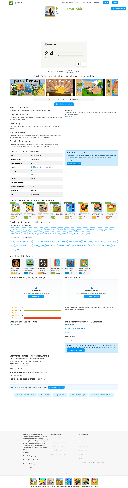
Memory (91, 245)
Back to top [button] (123, 472)
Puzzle (35, 233)
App (59, 241)
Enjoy (88, 233)
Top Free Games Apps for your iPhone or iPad (91, 462)
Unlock (18, 229)
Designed (100, 229)
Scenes (67, 229)
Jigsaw (30, 241)
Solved (73, 229)
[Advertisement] (62, 29)
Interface (85, 229)
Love (113, 245)
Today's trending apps (78, 395)
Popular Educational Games (25, 395)
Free (53, 233)
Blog (80, 458)
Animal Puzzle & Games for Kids (43, 213)
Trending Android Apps (57, 446)
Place (12, 245)
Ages (54, 245)
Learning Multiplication (57, 268)
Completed (61, 245)
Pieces (41, 241)
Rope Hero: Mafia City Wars (30, 464)
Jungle (67, 245)
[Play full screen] (83, 64)
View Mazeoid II (27, 468)
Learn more (76, 160)
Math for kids (41, 268)
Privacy (81, 442)
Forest (36, 229)
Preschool (114, 241)
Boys (18, 249)
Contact (81, 438)
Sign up (106, 2)
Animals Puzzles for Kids (97, 213)
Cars (30, 245)
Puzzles (24, 233)
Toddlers (24, 241)
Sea (41, 229)
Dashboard (97, 2)
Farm (58, 233)
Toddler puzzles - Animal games (84, 213)
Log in (115, 2)
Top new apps (60, 395)
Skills (85, 241)
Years (53, 241)
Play (36, 241)
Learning (64, 241)
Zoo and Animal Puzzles (111, 213)
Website (67, 332)
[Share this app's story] (78, 64)
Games (64, 233)
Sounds (47, 241)
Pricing (89, 2)
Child (97, 245)
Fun (18, 241)
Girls (12, 249)
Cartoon (96, 241)
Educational (78, 241)
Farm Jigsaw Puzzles (57, 213)
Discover (112, 229)
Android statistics (56, 438)
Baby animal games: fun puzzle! (30, 213)
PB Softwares (26, 256)
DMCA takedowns (84, 450)
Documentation (83, 446)
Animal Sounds (15, 268)
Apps (83, 2)
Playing (36, 245)
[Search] (77, 2)
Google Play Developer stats (58, 442)
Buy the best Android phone (58, 454)
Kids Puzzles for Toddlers (70, 213)
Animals (70, 233)
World (108, 245)
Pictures (48, 245)
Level (12, 233)
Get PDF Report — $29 (74, 163)
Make (90, 241)
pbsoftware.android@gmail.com (75, 328)
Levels (30, 229)
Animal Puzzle (69, 268)
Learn (70, 241)
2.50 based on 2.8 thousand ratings (42, 167)
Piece (12, 229)
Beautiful (24, 229)
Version (18, 233)
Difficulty (76, 233)
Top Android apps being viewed (31, 456)
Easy (83, 233)
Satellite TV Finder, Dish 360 (30, 460)
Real (85, 245)
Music (102, 245)
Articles (81, 454)
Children (47, 233)
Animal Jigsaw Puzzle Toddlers (16, 213)
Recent (102, 241)
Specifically (93, 229)
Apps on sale (45, 395)
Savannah (53, 229)
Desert (47, 229)
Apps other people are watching (101, 395)
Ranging (78, 229)
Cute (108, 241)
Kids (30, 233)
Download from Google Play (64, 104)
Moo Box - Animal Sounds (84, 268)
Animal (12, 241)
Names (25, 245)
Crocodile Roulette (29, 268)
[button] (91, 336)
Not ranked (34, 171)
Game (41, 233)
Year (73, 245)
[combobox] (68, 2)
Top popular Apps (56, 450)
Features (18, 245)
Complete (60, 229)
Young (106, 229)
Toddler (42, 245)
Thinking (79, 245)
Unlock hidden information (36, 296)
